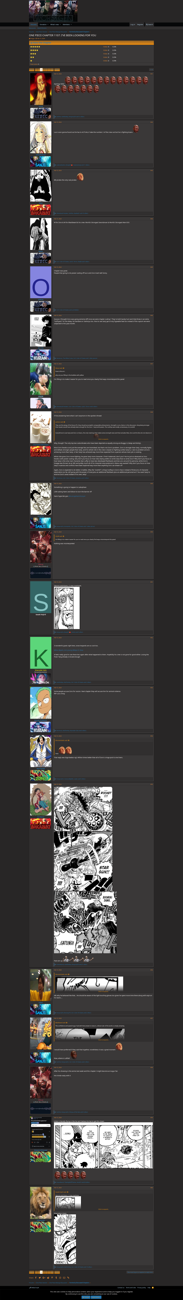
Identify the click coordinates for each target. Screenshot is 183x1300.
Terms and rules (131, 1288)
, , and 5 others (73, 478)
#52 (151, 638)
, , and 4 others (77, 406)
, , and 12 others (70, 117)
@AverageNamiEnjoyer (77, 496)
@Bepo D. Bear (77, 650)
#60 (151, 1188)
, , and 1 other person (77, 358)
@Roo (56, 650)
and (68, 310)
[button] (48, 24)
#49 (151, 483)
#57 (151, 1018)
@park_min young (65, 650)
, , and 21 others (72, 964)
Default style (35, 1288)
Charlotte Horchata (41, 444)
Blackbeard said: (60, 1023)
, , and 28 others (73, 1182)
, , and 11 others (73, 165)
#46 (151, 315)
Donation (43, 24)
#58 (151, 1067)
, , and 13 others (74, 1267)
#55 (151, 784)
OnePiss (41, 516)
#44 (151, 219)
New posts (32, 28)
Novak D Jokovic (40, 720)
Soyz (40, 203)
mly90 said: (58, 536)
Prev (32, 70)
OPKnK (40, 300)
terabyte (40, 817)
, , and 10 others (72, 213)
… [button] (49, 70)
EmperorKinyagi (40, 1150)
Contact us (121, 1288)
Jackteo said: (59, 422)
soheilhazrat (41, 155)
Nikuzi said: (58, 368)
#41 (151, 74)
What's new (54, 24)
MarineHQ (41, 768)
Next (56, 70)
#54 (151, 736)
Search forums (41, 28)
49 (52, 70)
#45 (151, 267)
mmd (41, 106)
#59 (151, 1118)
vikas (41, 1002)
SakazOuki (41, 1220)
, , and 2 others (74, 682)
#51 (151, 582)
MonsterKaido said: (61, 740)
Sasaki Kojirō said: (61, 1192)
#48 (151, 412)
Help (149, 1288)
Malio (41, 251)
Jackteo (41, 1051)
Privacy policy (141, 1288)
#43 (151, 170)
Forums (34, 24)
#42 (151, 122)
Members (66, 24)
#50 (151, 532)
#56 (151, 970)
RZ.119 (40, 348)
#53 (151, 688)
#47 (151, 364)
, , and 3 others (73, 262)
